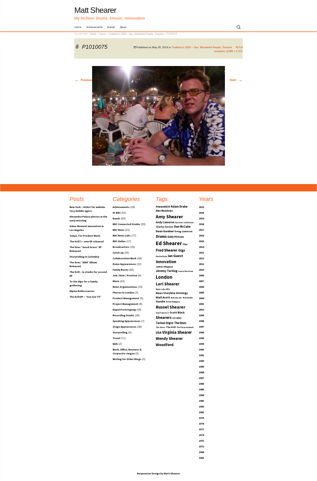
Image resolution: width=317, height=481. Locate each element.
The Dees (180, 323)
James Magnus (164, 266)
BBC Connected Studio (126, 224)
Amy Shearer (169, 216)
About (123, 27)
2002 (201, 309)
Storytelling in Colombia (84, 256)
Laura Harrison (185, 271)
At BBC (117, 212)
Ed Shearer (169, 243)
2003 (201, 304)
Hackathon (161, 256)
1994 (201, 343)
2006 (201, 286)
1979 (201, 418)
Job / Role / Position (125, 275)
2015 (201, 241)
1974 (201, 435)
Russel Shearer (170, 307)
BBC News (118, 229)
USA (158, 333)
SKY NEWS (177, 318)
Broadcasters (121, 247)
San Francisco (162, 313)
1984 (201, 395)
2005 (201, 292)
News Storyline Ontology (172, 293)
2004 (201, 298)
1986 (201, 383)
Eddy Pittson (175, 236)
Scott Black (177, 312)
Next (236, 80)
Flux (185, 244)
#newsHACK (163, 206)
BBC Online (119, 241)
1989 (201, 366)
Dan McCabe (182, 227)
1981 (201, 412)
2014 (201, 247)
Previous (83, 80)
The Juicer (160, 327)
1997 (201, 326)
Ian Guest (175, 256)
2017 (201, 229)
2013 (201, 252)
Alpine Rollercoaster (82, 291)
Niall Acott (163, 297)
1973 (201, 440)
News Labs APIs (163, 289)
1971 (201, 446)
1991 (201, 355)
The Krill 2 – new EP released (87, 241)
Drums (161, 236)
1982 (201, 406)
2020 (201, 212)
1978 (201, 423)
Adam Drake (179, 207)
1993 (201, 349)
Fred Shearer (166, 250)
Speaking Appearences (126, 321)
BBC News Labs (122, 235)
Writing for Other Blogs (127, 359)
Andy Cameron (165, 222)
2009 (201, 275)
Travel (116, 338)
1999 (201, 315)
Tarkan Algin (164, 323)
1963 (201, 457)
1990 (201, 361)
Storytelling (120, 332)
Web (115, 343)
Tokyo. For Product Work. (85, 235)
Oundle (160, 301)
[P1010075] (158, 115)
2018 (201, 224)
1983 (201, 400)
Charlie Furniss (164, 226)
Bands (111, 27)
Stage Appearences (124, 326)
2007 (201, 281)
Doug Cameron (183, 231)
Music (116, 281)
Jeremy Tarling (166, 271)
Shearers (164, 317)
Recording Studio (123, 315)
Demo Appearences (124, 264)
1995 (201, 338)
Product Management (126, 298)
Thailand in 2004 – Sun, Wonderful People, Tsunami (136, 33)
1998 (201, 321)
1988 (201, 372)
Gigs (181, 250)
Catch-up (118, 252)
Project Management (125, 304)
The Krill (171, 327)
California (188, 222)
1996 (201, 332)
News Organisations (125, 286)
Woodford (165, 344)
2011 (201, 264)
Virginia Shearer (177, 332)
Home (77, 27)
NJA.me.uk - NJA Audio (182, 297)
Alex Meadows (164, 210)
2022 (201, 207)
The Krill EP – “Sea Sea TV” (85, 296)
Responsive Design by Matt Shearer (158, 473)
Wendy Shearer (169, 338)
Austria (179, 222)
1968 (201, 452)
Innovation (166, 261)
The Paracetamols (185, 327)
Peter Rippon (173, 301)
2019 (201, 218)
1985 (201, 389)
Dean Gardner (165, 231)
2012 (201, 258)
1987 (201, 378)
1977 (201, 429)
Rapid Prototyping (124, 309)
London (164, 277)
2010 (201, 269)
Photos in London (123, 292)
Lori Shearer (167, 283)
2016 (201, 235)
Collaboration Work (124, 258)
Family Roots (120, 269)
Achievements (94, 27)
